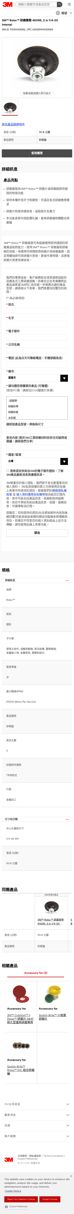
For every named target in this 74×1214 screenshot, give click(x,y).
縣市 (10, 371)
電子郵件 (13, 331)
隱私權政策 (35, 1156)
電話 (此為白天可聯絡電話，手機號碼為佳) (34, 358)
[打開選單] (69, 4)
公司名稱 (13, 344)
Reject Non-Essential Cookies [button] (21, 1199)
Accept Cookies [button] (49, 1199)
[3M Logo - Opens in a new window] (8, 4)
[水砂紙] (37, 417)
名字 (10, 318)
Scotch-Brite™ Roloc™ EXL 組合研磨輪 (20, 1070)
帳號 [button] (64, 13)
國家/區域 (13, 455)
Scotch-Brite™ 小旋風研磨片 (52, 1017)
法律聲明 (22, 1156)
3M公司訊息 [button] (12, 1104)
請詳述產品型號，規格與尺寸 (25, 424)
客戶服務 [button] (10, 1136)
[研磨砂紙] (37, 412)
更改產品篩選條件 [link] (13, 124)
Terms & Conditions (53, 1156)
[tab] (35, 973)
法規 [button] (7, 1125)
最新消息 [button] (10, 1115)
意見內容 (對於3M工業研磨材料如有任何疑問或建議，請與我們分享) (36, 440)
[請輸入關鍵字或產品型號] (59, 4)
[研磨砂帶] (37, 406)
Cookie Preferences (28, 1159)
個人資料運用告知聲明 (30, 494)
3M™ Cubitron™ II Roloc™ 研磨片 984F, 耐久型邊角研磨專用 (20, 1019)
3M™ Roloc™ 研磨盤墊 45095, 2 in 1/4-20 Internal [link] (51, 922)
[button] (16, 1207)
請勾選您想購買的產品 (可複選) (27, 386)
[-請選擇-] (37, 400)
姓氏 (10, 304)
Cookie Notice (13, 1191)
